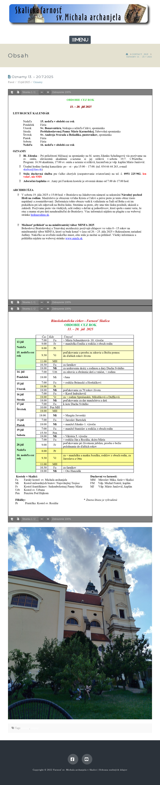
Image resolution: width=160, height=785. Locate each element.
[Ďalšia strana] (18, 92)
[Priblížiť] (48, 92)
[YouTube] (87, 759)
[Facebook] (73, 759)
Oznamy (38, 82)
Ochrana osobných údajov (113, 770)
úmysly (35, 728)
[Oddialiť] (42, 92)
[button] (80, 40)
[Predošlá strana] (12, 92)
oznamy (25, 728)
